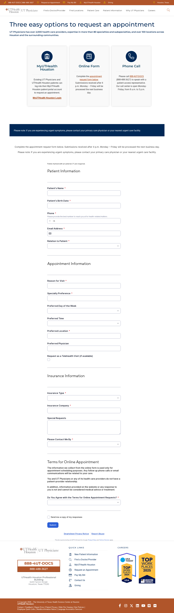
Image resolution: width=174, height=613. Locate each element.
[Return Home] (22, 10)
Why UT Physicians (135, 10)
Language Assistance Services (70, 609)
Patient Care (93, 10)
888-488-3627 (39, 569)
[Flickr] (155, 605)
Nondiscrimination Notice (46, 609)
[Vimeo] (149, 605)
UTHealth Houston (25, 604)
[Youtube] (143, 605)
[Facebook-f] (120, 605)
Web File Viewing (66, 607)
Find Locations (76, 10)
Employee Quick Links (26, 609)
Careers (151, 10)
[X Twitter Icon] (131, 605)
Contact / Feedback (25, 607)
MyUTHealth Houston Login (47, 98)
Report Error (39, 607)
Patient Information (112, 10)
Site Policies (79, 607)
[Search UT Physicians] (168, 10)
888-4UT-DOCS (38, 563)
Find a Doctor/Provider (54, 10)
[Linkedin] (137, 605)
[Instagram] (125, 605)
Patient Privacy (51, 607)
